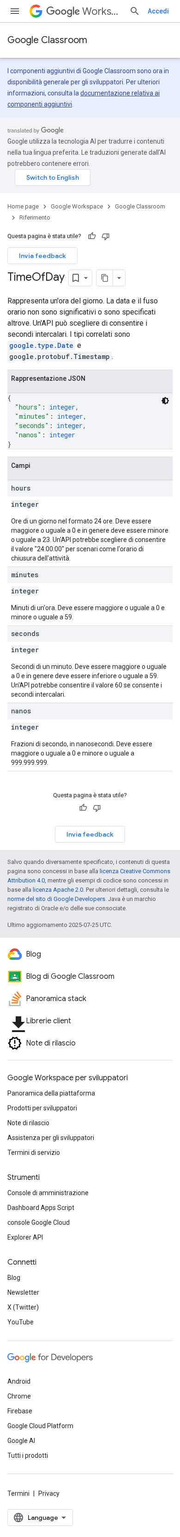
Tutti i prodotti (27, 1455)
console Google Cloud (38, 1222)
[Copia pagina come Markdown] (104, 278)
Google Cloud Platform (40, 1426)
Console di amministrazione (48, 1193)
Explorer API (25, 1237)
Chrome (19, 1396)
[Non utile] (106, 236)
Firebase (19, 1411)
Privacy (49, 1493)
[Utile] (92, 236)
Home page (23, 206)
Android (18, 1381)
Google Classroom (47, 40)
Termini (18, 1493)
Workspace (102, 11)
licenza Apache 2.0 (58, 889)
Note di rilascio (28, 1123)
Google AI (21, 1440)
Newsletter (23, 1292)
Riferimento (34, 217)
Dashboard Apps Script (40, 1207)
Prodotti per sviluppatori (42, 1108)
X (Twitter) (23, 1307)
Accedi (158, 11)
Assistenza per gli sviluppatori (50, 1137)
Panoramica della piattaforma (51, 1093)
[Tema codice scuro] (165, 400)
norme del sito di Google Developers (56, 898)
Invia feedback (42, 256)
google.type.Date (41, 345)
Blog (13, 1277)
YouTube (20, 1322)
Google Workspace (77, 206)
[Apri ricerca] (134, 11)
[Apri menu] (15, 11)
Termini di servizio (33, 1152)
